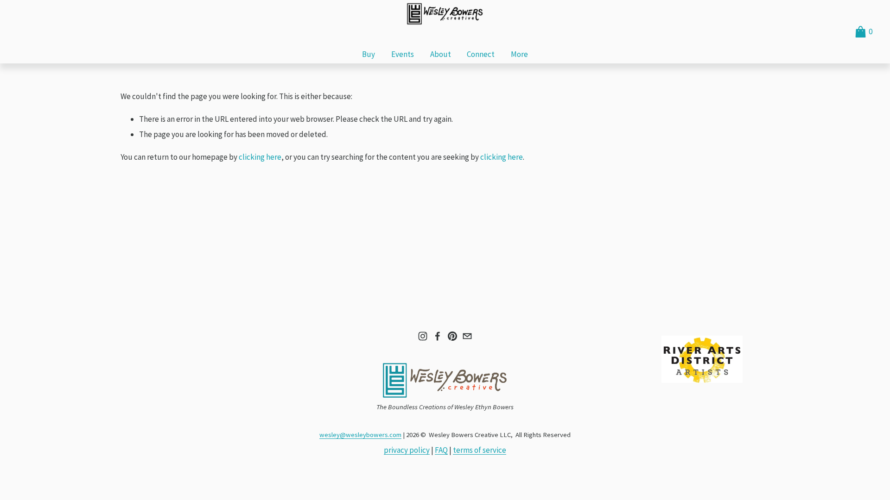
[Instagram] (422, 336)
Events (402, 54)
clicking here (260, 157)
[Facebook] (437, 336)
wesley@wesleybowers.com (360, 435)
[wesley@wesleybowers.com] (467, 336)
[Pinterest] (452, 336)
